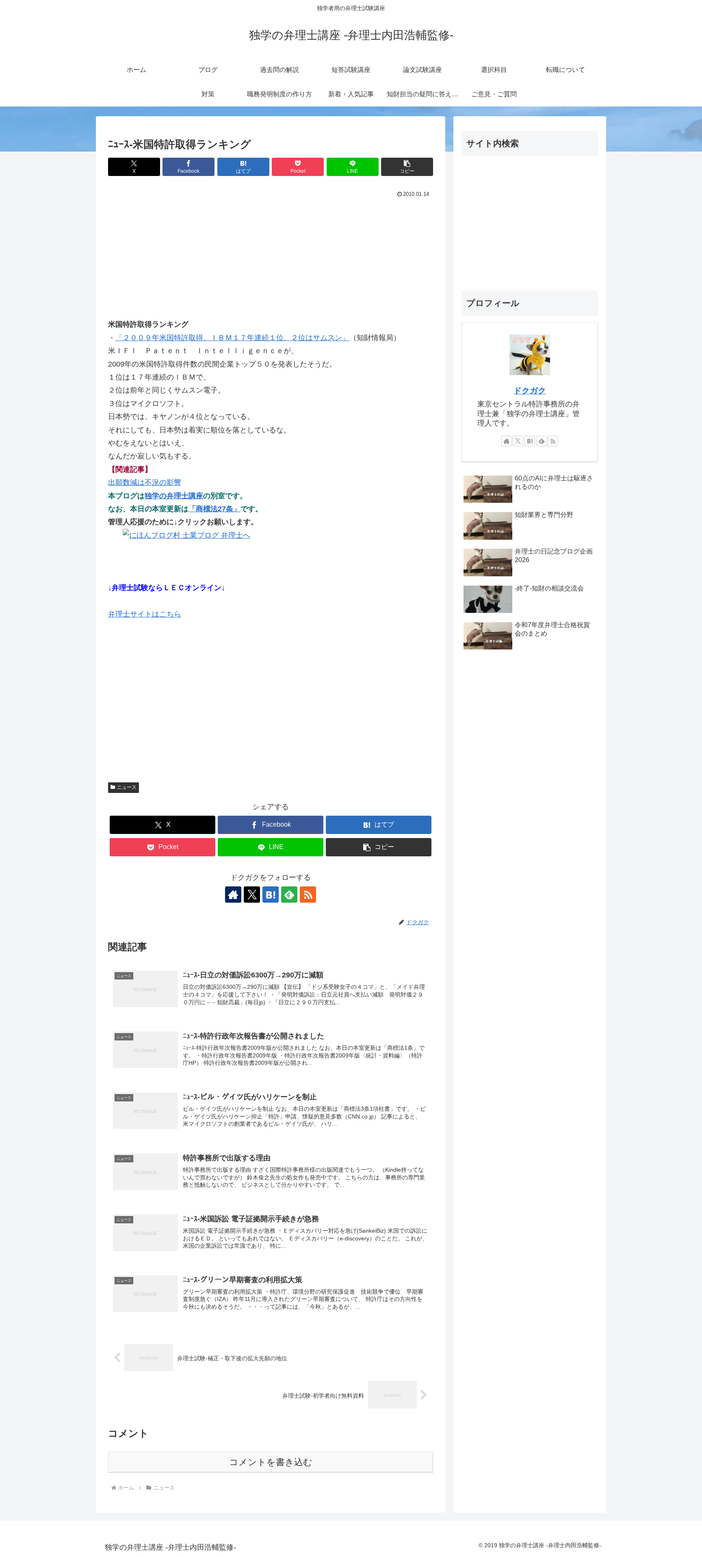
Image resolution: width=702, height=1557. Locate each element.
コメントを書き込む (270, 1462)
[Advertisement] (270, 261)
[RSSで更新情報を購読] (308, 894)
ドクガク (530, 390)
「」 (232, 338)
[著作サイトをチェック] (233, 894)
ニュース (126, 787)
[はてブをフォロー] (270, 894)
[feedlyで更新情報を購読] (289, 894)
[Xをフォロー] (252, 894)
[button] (407, 167)
